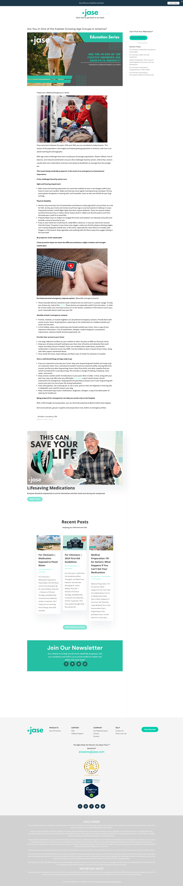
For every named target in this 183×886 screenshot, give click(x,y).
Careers (96, 734)
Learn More (173, 3)
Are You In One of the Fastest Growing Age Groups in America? (67, 28)
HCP (40, 569)
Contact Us (120, 731)
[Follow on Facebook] (66, 663)
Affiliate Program (77, 734)
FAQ (72, 731)
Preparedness (46, 569)
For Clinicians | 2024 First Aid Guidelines (73, 558)
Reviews (96, 736)
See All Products (55, 731)
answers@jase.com (91, 752)
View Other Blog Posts (75, 627)
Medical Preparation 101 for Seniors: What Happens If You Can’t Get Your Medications (141, 62)
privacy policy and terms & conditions (107, 882)
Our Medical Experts (100, 731)
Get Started (149, 729)
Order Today (35, 499)
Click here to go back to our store (90, 18)
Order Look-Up (121, 734)
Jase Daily (77, 378)
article (62, 305)
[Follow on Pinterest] (72, 663)
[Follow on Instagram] (78, 663)
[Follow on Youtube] (97, 806)
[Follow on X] (80, 806)
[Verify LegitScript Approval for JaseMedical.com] (91, 798)
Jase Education (96, 576)
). (105, 305)
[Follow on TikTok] (85, 663)
